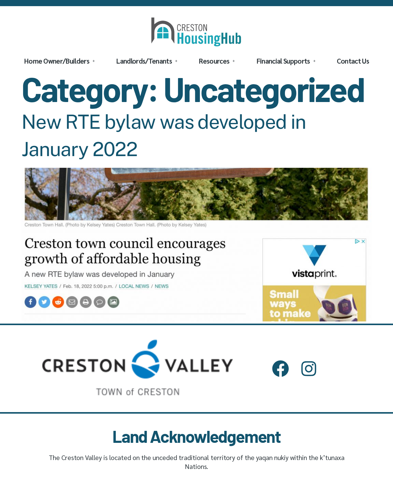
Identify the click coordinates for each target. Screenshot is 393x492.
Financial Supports (283, 60)
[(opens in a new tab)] (196, 319)
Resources (214, 60)
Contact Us (353, 60)
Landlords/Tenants (144, 60)
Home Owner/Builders (56, 60)
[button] (59, 60)
